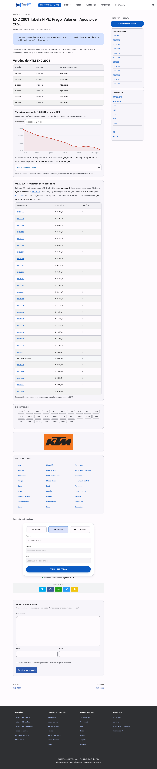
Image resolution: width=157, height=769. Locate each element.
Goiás (20, 507)
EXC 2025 (116, 44)
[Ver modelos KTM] (58, 442)
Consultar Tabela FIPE (49, 5)
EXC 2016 (20, 272)
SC (114, 128)
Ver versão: (19, 122)
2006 (79, 416)
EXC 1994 (20, 391)
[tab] (37, 529)
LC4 (114, 110)
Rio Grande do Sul (82, 481)
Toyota (83, 740)
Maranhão (50, 465)
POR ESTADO (105, 5)
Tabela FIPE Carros (22, 717)
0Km (21, 412)
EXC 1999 (20, 371)
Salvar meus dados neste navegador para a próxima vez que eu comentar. (45, 663)
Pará (48, 486)
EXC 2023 (20, 225)
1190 (114, 114)
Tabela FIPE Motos (22, 722)
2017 (87, 412)
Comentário (20, 614)
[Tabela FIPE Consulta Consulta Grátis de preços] (25, 5)
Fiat (81, 726)
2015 (21, 416)
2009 (55, 416)
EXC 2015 (20, 279)
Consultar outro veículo (127, 24)
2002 (29, 421)
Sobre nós (117, 717)
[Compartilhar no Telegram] (66, 589)
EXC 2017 (20, 265)
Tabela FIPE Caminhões (24, 726)
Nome (18, 648)
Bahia (20, 486)
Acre (19, 465)
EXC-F (115, 123)
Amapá (20, 481)
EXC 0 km (20, 212)
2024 (29, 412)
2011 (38, 416)
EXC (114, 106)
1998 (55, 421)
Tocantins (79, 507)
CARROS (67, 5)
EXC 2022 (20, 232)
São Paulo (79, 502)
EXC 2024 (20, 218)
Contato (116, 722)
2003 (21, 421)
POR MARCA (120, 5)
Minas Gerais (51, 481)
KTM (24, 14)
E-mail (61, 648)
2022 (46, 412)
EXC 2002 (19, 195)
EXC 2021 (20, 239)
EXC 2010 (20, 299)
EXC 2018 (20, 259)
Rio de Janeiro (80, 465)
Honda (82, 735)
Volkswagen (85, 717)
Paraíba (49, 491)
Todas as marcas (22, 731)
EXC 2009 (20, 305)
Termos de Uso (119, 731)
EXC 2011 (20, 292)
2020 (62, 412)
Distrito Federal (24, 497)
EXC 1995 (20, 385)
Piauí (48, 507)
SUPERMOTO (117, 97)
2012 (29, 416)
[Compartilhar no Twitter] (42, 589)
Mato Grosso (51, 470)
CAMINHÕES (91, 5)
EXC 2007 (20, 319)
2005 (88, 416)
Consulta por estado (23, 735)
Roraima (78, 486)
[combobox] (58, 540)
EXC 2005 (20, 332)
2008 (63, 416)
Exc (28, 14)
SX (114, 132)
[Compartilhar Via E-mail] (74, 589)
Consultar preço (58, 569)
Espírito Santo (23, 502)
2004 (96, 416)
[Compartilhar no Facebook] (50, 589)
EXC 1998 (20, 378)
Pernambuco (51, 502)
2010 (46, 416)
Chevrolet (84, 722)
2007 (71, 416)
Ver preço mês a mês (26, 168)
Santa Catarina (80, 491)
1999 (46, 421)
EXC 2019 (20, 252)
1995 (63, 421)
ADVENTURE (117, 101)
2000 (38, 421)
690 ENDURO (117, 136)
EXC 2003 (20, 345)
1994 (71, 421)
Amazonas (22, 476)
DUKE (115, 119)
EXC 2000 (36, 191)
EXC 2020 (20, 245)
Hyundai (83, 744)
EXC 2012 (20, 285)
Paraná (49, 497)
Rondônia (78, 476)
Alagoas (21, 470)
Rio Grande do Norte (83, 470)
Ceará (20, 491)
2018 (79, 412)
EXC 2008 (20, 312)
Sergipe (78, 497)
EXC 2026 (116, 40)
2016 (96, 412)
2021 (54, 412)
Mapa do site (20, 740)
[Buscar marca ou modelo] (153, 5)
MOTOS (78, 5)
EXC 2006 (20, 325)
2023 (38, 412)
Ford (82, 731)
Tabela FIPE (17, 14)
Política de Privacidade (121, 726)
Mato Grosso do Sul (54, 476)
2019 (71, 412)
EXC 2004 (20, 339)
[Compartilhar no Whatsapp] (58, 589)
